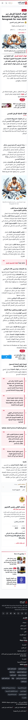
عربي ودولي (23, 625)
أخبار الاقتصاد (23, 634)
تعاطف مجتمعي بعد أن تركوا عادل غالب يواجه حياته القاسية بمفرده (10, 571)
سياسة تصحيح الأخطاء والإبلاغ (8, 687)
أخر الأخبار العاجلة (22, 651)
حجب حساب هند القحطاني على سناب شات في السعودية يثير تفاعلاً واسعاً (10, 561)
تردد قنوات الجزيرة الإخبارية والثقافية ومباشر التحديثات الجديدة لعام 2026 (11, 581)
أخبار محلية (23, 628)
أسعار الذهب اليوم (12, 668)
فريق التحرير (23, 691)
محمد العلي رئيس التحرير (17, 22)
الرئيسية (24, 644)
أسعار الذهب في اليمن (21, 678)
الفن (25, 631)
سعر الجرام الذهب (22, 668)
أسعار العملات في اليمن (20, 707)
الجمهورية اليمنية (16, 489)
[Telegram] (7, 613)
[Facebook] (25, 613)
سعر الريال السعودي (21, 672)
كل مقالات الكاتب (19, 543)
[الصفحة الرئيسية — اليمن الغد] (22, 3)
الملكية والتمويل (22, 694)
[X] (22, 613)
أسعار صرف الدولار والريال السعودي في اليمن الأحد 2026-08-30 (13, 655)
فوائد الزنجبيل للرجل (12, 263)
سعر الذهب (23, 681)
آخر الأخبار (23, 648)
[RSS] (3, 613)
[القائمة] (2, 3)
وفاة (13, 678)
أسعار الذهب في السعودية (19, 711)
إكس (23, 489)
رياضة (24, 637)
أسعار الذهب (13, 675)
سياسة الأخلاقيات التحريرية (12, 691)
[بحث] (6, 3)
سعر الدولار (12, 672)
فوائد (22, 94)
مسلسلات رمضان (22, 675)
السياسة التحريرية (21, 662)
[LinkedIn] (14, 613)
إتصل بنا (24, 659)
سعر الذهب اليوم (5, 678)
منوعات (24, 10)
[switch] (10, 3)
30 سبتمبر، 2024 (22, 29)
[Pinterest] (10, 613)
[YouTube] (18, 613)
